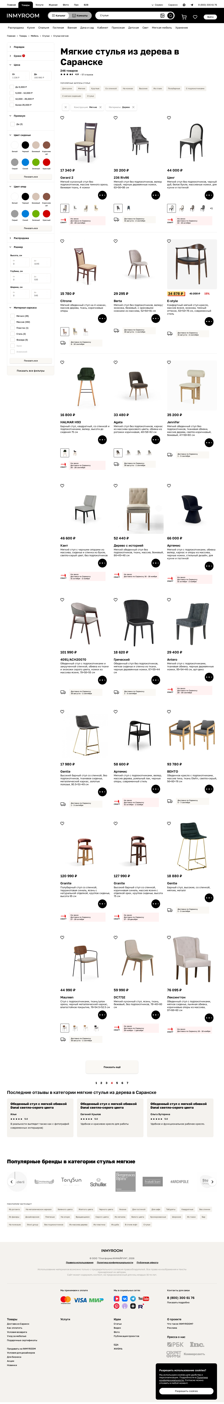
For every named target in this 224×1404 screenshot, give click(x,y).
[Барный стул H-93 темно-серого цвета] (75, 452)
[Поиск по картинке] (162, 15)
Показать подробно (178, 1302)
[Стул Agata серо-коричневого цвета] (128, 452)
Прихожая (118, 27)
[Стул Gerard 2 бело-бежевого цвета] (75, 208)
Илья (13, 1114)
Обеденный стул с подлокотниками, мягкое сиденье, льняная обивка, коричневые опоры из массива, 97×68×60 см (189, 1006)
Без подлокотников (53, 1224)
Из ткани (191, 1217)
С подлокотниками (195, 88)
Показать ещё (112, 1067)
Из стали (157, 88)
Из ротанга (14, 1209)
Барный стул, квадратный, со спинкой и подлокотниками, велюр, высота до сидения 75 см (85, 429)
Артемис (173, 545)
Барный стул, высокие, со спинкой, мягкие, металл (188, 889)
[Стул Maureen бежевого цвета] (75, 1028)
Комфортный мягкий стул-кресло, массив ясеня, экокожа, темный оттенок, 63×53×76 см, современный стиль (189, 309)
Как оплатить (14, 1327)
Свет (145, 27)
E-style (172, 301)
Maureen (67, 997)
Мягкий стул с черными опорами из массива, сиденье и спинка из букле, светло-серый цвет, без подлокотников (84, 552)
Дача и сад (87, 27)
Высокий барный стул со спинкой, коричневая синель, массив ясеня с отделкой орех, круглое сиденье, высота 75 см (138, 892)
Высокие (143, 88)
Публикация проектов (126, 1336)
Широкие (176, 1217)
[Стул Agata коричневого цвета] (118, 452)
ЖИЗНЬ (118, 1348)
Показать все (31, 176)
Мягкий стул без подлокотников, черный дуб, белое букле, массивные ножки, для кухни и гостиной (192, 184)
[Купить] (102, 195)
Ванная (72, 27)
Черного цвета (106, 1209)
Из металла (120, 1217)
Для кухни (67, 88)
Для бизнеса (14, 1356)
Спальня (43, 27)
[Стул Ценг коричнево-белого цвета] (182, 208)
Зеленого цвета (65, 1209)
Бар (203, 1217)
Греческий (122, 659)
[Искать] (170, 15)
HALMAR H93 (70, 422)
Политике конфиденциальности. (183, 1379)
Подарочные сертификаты (22, 1340)
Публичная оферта (147, 1262)
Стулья (90, 96)
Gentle (65, 771)
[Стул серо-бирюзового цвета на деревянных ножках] (128, 208)
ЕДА (116, 1344)
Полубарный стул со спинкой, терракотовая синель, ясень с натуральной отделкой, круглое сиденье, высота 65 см (85, 892)
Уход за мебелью (16, 1336)
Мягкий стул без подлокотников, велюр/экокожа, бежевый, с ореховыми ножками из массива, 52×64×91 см (138, 308)
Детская (133, 27)
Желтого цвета (86, 1209)
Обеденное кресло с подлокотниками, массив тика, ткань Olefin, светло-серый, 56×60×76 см (192, 778)
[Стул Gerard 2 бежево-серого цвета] (85, 208)
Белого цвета (137, 1217)
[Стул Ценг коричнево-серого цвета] (192, 208)
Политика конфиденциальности (115, 1262)
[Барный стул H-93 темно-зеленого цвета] (64, 452)
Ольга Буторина (160, 1114)
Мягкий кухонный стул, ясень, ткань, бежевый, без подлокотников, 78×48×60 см (138, 1004)
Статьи (118, 1323)
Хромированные (158, 1217)
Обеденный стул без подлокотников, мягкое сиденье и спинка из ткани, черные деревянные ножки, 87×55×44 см (137, 668)
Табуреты (170, 1209)
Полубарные (174, 88)
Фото (66, 4)
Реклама (172, 1327)
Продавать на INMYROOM (21, 1348)
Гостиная (58, 27)
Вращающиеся (82, 1217)
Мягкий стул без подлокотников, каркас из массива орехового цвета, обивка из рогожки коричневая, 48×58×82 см (138, 429)
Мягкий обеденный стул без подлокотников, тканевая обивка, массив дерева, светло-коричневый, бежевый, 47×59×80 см (189, 430)
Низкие (122, 1209)
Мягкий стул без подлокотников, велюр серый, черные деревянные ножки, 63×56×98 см (138, 184)
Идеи (117, 1319)
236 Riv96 (121, 177)
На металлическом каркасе (38, 1209)
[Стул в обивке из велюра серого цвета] (118, 208)
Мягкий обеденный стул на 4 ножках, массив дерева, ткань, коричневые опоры (83, 308)
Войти (210, 17)
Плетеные (50, 1217)
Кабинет (102, 27)
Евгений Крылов (90, 1114)
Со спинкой (111, 88)
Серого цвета (102, 1217)
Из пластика (99, 1224)
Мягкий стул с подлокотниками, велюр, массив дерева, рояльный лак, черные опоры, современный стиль (138, 778)
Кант (64, 545)
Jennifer (173, 422)
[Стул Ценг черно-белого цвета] (171, 208)
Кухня (31, 27)
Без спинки (204, 1209)
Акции (10, 1361)
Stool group (32, 1224)
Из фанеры (14, 1217)
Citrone (66, 301)
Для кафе (156, 1209)
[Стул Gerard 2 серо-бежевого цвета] (96, 208)
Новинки (12, 1365)
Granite (65, 883)
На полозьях (15, 1224)
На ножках (128, 88)
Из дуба (115, 1224)
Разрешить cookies (186, 1390)
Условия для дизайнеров (21, 1352)
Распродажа (16, 27)
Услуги (39, 4)
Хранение (181, 27)
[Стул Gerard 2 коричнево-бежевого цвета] (64, 208)
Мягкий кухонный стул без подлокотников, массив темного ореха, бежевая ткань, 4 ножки (84, 184)
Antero (172, 659)
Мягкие (81, 88)
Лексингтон (176, 997)
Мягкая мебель (162, 27)
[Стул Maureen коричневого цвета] (96, 1028)
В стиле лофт (131, 1224)
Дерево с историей (128, 545)
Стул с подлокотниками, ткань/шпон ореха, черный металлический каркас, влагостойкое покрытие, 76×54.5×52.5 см (85, 1004)
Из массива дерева (78, 1224)
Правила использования (79, 1262)
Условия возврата (17, 1332)
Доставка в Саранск (18, 1323)
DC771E (119, 997)
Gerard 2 (66, 177)
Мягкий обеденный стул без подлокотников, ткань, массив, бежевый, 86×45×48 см (139, 552)
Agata (118, 422)
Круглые (95, 88)
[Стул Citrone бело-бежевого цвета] (85, 331)
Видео (117, 1327)
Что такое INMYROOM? (180, 1323)
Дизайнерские (32, 1217)
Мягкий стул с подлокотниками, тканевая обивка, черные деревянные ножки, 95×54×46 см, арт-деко (190, 666)
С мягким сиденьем (71, 96)
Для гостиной (138, 1209)
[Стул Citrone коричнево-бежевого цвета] (64, 331)
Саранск (173, 5)
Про (76, 4)
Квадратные (187, 1209)
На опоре (65, 1217)
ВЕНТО (172, 771)
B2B (86, 4)
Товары (26, 5)
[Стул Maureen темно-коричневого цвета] (64, 1028)
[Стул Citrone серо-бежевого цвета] (75, 331)
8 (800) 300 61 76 (207, 5)
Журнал (53, 4)
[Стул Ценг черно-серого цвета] (203, 208)
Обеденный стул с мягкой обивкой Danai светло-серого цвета (38, 1105)
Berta (118, 301)
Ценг (171, 177)
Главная (11, 4)
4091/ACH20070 (73, 659)
